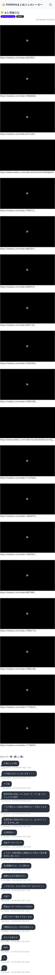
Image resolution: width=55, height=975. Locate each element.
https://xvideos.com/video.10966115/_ (18, 630)
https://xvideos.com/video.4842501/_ (17, 248)
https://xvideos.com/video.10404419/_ (18, 516)
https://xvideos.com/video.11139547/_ (18, 707)
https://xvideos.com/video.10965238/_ (18, 668)
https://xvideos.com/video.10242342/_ (18, 363)
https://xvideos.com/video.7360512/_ (17, 210)
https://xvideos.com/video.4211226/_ (17, 134)
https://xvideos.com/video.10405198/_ (18, 401)
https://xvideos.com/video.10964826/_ (18, 95)
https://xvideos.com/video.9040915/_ (17, 286)
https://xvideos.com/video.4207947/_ (17, 57)
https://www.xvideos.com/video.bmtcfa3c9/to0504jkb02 (27, 172)
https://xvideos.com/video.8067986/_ (17, 592)
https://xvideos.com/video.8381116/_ (17, 325)
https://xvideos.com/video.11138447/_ (18, 745)
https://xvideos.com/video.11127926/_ (18, 477)
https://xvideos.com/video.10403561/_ (18, 554)
